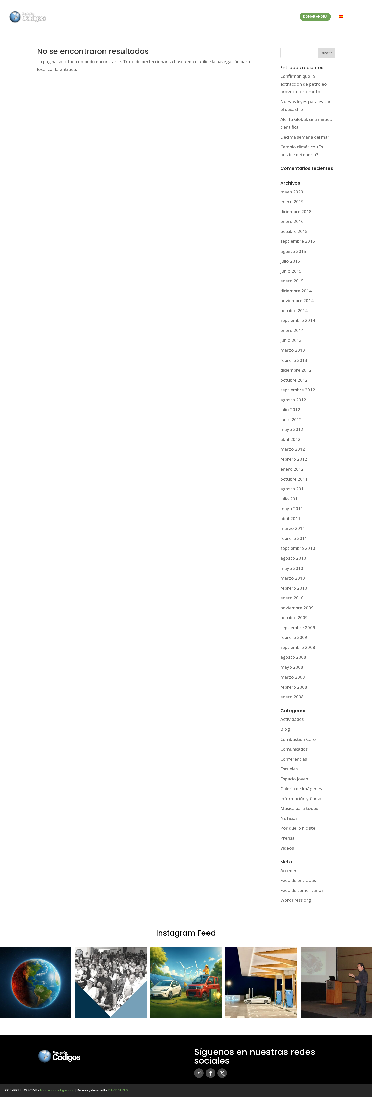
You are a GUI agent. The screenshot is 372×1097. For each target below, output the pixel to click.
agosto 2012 (293, 400)
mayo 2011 (291, 509)
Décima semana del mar (304, 137)
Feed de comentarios (301, 890)
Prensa (287, 838)
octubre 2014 (294, 310)
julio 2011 (290, 499)
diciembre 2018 (296, 211)
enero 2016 (292, 221)
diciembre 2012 (296, 370)
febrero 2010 (293, 588)
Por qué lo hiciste (297, 828)
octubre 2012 (294, 380)
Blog (261, 17)
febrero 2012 (293, 459)
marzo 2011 (292, 528)
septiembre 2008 (297, 647)
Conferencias (293, 759)
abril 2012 (290, 439)
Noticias (288, 818)
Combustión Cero (298, 739)
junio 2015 (291, 271)
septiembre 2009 (297, 627)
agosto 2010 (293, 558)
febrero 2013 (293, 360)
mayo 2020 (291, 192)
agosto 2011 (293, 489)
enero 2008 (292, 697)
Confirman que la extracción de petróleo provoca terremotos (303, 83)
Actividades (292, 719)
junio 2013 (291, 340)
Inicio (163, 17)
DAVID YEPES (118, 1090)
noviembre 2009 (297, 608)
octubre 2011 (294, 479)
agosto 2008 (293, 657)
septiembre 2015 (297, 241)
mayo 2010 (291, 568)
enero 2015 (292, 281)
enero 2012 (292, 469)
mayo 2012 (291, 429)
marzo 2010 (292, 578)
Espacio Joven (294, 779)
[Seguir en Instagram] (199, 1073)
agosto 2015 (293, 251)
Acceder (288, 870)
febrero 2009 (293, 637)
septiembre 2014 (297, 320)
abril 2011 (290, 518)
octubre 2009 (294, 617)
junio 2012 (291, 419)
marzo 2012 (292, 449)
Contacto (283, 17)
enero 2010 (292, 598)
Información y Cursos (301, 798)
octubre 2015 (294, 231)
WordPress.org (295, 900)
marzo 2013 (292, 350)
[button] (35, 982)
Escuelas (289, 769)
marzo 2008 (292, 677)
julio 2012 (290, 409)
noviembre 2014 (297, 301)
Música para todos (299, 808)
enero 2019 (292, 201)
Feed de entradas (298, 880)
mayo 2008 (291, 667)
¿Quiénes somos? (191, 17)
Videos (287, 848)
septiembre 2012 (297, 390)
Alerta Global (232, 17)
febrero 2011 (293, 538)
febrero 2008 (293, 687)
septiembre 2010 (297, 548)
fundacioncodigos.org (57, 1090)
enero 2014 (292, 330)
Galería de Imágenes (301, 788)
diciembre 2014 (296, 291)
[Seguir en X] (222, 1073)
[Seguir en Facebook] (210, 1073)
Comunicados (294, 749)
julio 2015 (290, 261)
